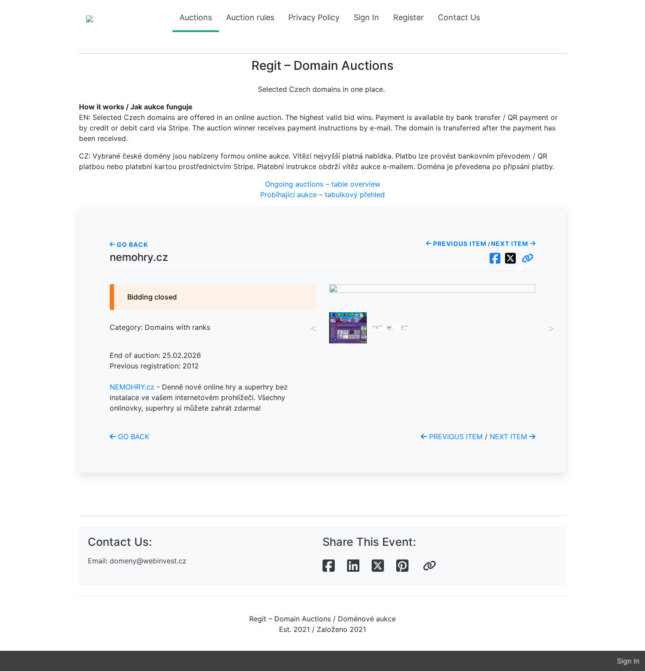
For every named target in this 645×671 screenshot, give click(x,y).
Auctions (195, 17)
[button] (527, 258)
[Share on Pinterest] (402, 566)
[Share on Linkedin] (353, 566)
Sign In (366, 17)
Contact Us (459, 17)
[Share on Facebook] (328, 566)
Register (408, 17)
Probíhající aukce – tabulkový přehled (322, 194)
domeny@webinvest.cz (148, 560)
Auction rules (250, 17)
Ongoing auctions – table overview (322, 184)
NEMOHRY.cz (132, 386)
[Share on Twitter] (378, 566)
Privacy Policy (314, 17)
